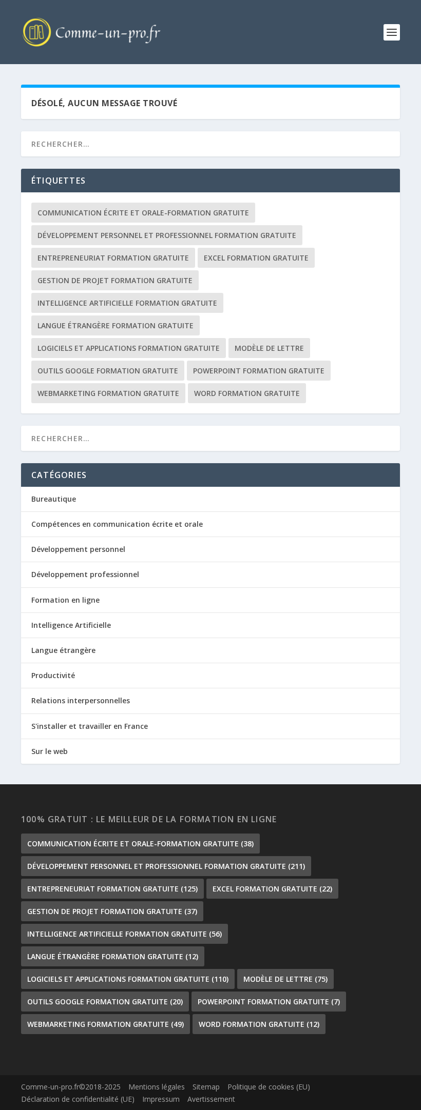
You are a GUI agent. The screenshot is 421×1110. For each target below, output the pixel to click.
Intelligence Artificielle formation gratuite (127, 303)
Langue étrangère (63, 650)
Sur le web (49, 751)
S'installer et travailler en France (89, 726)
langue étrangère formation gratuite (115, 325)
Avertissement (211, 1099)
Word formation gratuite (247, 393)
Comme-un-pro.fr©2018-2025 (71, 1087)
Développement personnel (78, 549)
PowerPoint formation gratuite (258, 370)
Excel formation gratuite (256, 258)
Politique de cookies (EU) (268, 1087)
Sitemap (206, 1087)
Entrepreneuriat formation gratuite (113, 258)
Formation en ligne (65, 600)
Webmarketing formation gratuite (108, 393)
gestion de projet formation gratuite (115, 280)
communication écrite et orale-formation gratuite (143, 212)
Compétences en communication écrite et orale (117, 524)
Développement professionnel (85, 574)
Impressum (161, 1099)
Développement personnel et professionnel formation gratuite (166, 235)
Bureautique (53, 499)
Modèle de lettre (269, 348)
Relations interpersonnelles (80, 700)
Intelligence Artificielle (71, 625)
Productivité (53, 675)
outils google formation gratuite (107, 370)
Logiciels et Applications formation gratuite (128, 348)
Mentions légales (156, 1087)
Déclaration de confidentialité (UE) (78, 1099)
